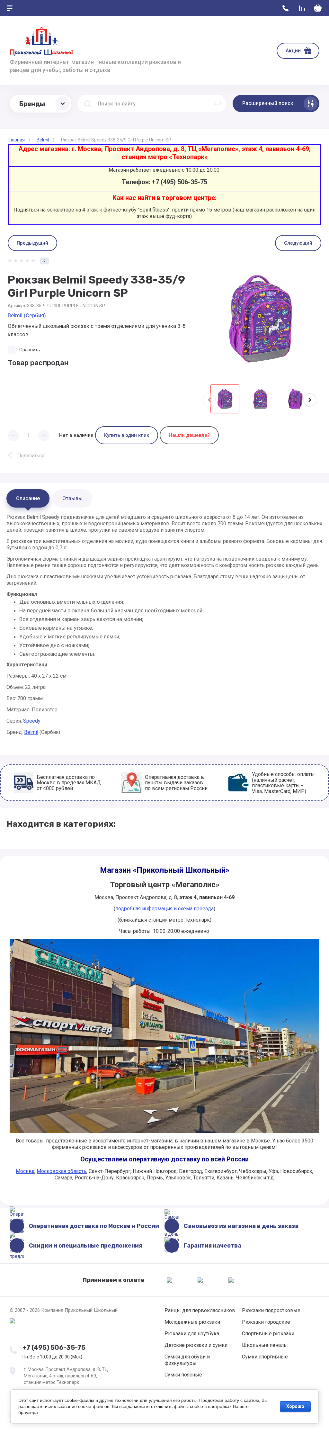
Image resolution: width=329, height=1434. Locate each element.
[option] (260, 318)
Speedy (31, 721)
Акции (293, 51)
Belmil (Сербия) (27, 315)
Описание (28, 498)
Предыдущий (32, 243)
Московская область (61, 1171)
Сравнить (29, 350)
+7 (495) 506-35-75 (53, 1347)
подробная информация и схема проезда (164, 909)
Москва (25, 1171)
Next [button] (309, 400)
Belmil (31, 732)
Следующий (298, 243)
